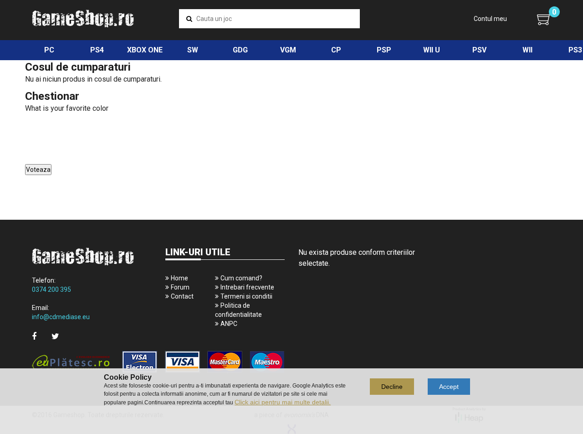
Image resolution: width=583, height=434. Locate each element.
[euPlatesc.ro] (158, 362)
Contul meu (490, 18)
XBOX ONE (145, 50)
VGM (288, 50)
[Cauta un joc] (189, 19)
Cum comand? (241, 278)
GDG (240, 50)
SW (192, 50)
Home (179, 278)
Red (32, 139)
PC (49, 50)
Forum (180, 287)
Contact (182, 296)
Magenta (37, 159)
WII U (431, 50)
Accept (449, 386)
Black (34, 149)
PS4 (97, 50)
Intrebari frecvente (247, 287)
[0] (544, 19)
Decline (392, 386)
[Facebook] (34, 336)
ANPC (228, 323)
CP (336, 50)
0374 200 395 (51, 289)
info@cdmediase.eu (61, 316)
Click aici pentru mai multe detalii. (283, 402)
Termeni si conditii (246, 296)
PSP (384, 50)
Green (34, 128)
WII (527, 50)
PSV (479, 50)
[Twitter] (55, 336)
